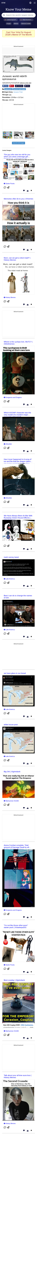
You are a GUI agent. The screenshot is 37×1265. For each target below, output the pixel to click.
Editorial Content (25, 23)
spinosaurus (8, 89)
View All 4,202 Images (18, 143)
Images (9, 23)
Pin (12, 86)
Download (20, 86)
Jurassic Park (18, 92)
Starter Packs (10, 183)
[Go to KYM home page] (3, 3)
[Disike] (24, 191)
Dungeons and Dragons (14, 397)
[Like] (27, 191)
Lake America (10, 579)
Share (6, 86)
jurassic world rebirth (19, 89)
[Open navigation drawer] (35, 3)
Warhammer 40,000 (12, 801)
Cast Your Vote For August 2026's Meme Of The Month (18, 33)
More (27, 86)
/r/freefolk (9, 444)
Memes (16, 23)
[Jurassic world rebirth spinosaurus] (18, 64)
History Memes (11, 297)
